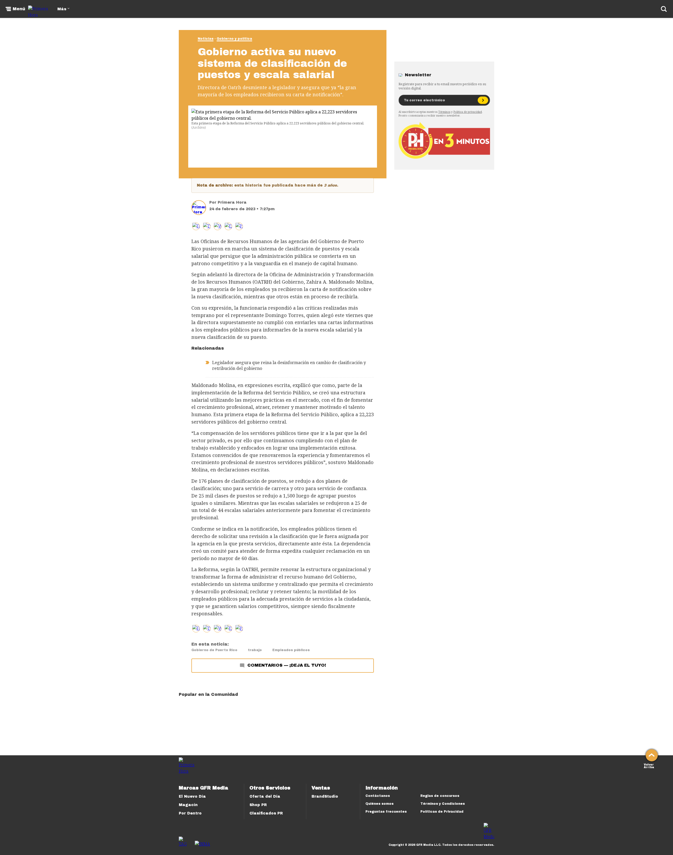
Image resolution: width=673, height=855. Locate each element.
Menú (19, 9)
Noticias (205, 39)
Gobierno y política (234, 39)
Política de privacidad (467, 112)
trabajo (255, 650)
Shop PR (258, 805)
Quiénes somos (379, 804)
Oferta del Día (264, 796)
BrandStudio (325, 796)
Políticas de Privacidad (441, 811)
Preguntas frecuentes (386, 811)
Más (61, 9)
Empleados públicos (291, 650)
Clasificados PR (266, 813)
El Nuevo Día (192, 796)
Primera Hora (232, 202)
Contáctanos (377, 796)
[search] (664, 9)
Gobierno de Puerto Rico (214, 650)
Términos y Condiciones (442, 804)
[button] (207, 226)
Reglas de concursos (439, 796)
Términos (444, 112)
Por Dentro (190, 813)
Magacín (188, 805)
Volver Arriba (649, 765)
